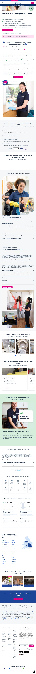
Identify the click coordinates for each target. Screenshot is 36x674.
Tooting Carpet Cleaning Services (23, 611)
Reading (13, 555)
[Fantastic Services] (18, 2)
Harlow (13, 544)
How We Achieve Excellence (3, 634)
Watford (13, 563)
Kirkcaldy (13, 548)
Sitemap (3, 650)
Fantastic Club (4, 636)
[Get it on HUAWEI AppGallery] (21, 654)
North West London (5, 546)
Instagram (29, 649)
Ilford (12, 546)
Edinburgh (13, 540)
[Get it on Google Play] (26, 652)
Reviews (9, 630)
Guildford (13, 542)
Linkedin (32, 649)
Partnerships (4, 645)
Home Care (14, 658)
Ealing (3, 563)
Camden (3, 559)
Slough (13, 557)
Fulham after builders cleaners (20, 618)
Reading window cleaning (9, 618)
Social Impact (4, 639)
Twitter (22, 649)
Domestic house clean (18, 598)
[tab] (15, 355)
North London (4, 544)
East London (4, 540)
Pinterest (24, 649)
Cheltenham (4, 561)
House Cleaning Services (14, 630)
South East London (5, 548)
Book (32, 2)
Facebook (20, 649)
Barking (3, 555)
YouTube (27, 649)
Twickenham (14, 559)
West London (4, 553)
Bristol (3, 557)
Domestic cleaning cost (8, 30)
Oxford (13, 553)
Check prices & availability (7, 287)
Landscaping (15, 634)
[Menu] (3, 3)
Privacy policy (10, 640)
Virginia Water (14, 561)
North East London (5, 542)
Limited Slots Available (18, 77)
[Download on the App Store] (21, 652)
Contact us (9, 631)
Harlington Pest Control (13, 611)
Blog (2, 646)
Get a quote (7, 387)
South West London (5, 551)
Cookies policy (10, 644)
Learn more (4, 440)
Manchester (13, 551)
